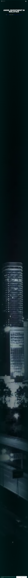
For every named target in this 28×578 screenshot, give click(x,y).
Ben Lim (8, 14)
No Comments (20, 14)
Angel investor (16, 14)
